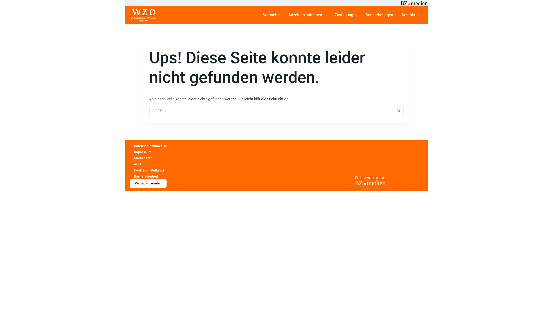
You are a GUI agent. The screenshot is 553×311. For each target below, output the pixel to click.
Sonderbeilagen (379, 15)
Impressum (143, 152)
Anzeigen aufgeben (305, 15)
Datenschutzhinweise (150, 146)
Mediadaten (143, 158)
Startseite (271, 15)
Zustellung (344, 15)
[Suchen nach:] (276, 110)
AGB (137, 164)
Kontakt (408, 15)
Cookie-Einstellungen (150, 170)
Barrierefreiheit (146, 176)
